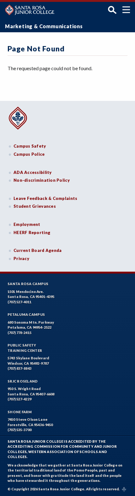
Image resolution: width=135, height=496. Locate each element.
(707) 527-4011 (19, 302)
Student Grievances (35, 206)
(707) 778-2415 (19, 333)
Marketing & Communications (44, 26)
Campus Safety (30, 146)
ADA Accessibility (33, 172)
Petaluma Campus (26, 314)
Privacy (21, 258)
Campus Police (29, 154)
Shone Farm (20, 412)
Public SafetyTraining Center (25, 347)
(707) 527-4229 (19, 399)
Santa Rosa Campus (28, 284)
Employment (27, 224)
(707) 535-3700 (19, 430)
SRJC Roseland (23, 381)
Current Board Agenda (38, 250)
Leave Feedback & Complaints (45, 198)
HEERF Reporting (32, 232)
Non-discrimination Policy (42, 180)
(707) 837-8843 (19, 368)
